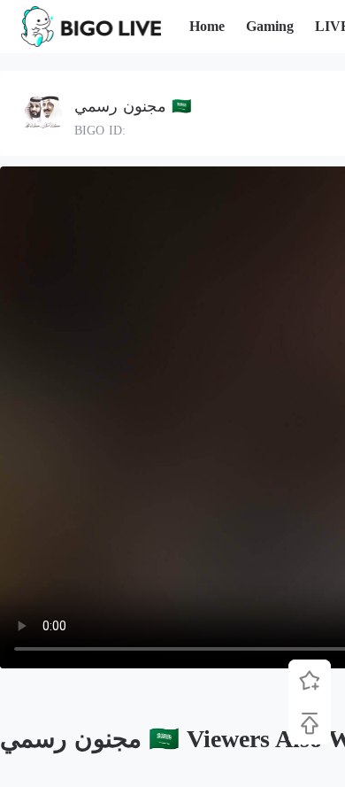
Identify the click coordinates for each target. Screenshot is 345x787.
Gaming (270, 26)
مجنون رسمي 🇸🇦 (132, 106)
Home (207, 26)
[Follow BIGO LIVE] (309, 681)
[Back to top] (309, 723)
